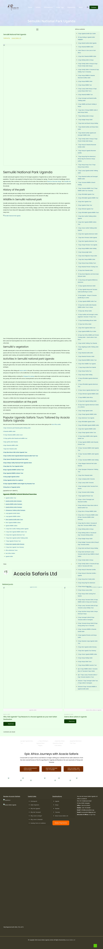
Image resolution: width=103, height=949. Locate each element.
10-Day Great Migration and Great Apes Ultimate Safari (88, 275)
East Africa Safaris (10, 553)
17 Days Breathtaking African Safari (87, 320)
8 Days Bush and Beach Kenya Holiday (88, 548)
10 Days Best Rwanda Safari (85, 270)
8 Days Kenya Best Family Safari (86, 579)
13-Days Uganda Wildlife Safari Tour (87, 301)
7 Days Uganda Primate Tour (13, 541)
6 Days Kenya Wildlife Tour (85, 85)
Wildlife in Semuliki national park (22, 199)
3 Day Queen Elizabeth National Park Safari (15, 459)
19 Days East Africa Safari (84, 324)
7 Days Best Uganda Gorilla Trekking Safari (17, 538)
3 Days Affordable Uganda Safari (86, 421)
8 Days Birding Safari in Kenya (85, 529)
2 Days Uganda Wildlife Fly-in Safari (87, 331)
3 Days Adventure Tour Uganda (86, 418)
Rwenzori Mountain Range (54, 181)
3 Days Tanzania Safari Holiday (86, 492)
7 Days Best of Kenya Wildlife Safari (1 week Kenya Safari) (88, 111)
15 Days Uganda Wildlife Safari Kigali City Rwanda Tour (19, 483)
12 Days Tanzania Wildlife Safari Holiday (88, 460)
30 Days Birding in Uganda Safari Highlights (86, 38)
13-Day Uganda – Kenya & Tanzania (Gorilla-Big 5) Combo (87, 296)
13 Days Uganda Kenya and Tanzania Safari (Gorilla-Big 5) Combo (87, 290)
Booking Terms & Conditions (38, 823)
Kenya (56, 805)
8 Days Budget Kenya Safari (85, 538)
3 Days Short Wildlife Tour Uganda (87, 363)
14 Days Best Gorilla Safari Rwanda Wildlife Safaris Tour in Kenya (87, 306)
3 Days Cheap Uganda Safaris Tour (87, 432)
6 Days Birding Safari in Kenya (85, 60)
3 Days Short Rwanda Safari (85, 475)
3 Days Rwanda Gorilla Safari (85, 353)
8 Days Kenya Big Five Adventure (86, 583)
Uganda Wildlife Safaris (11, 525)
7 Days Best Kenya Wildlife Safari (86, 259)
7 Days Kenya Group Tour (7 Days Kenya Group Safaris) (87, 166)
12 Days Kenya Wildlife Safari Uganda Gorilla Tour (87, 437)
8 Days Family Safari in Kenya (85, 560)
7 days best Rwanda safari (10, 449)
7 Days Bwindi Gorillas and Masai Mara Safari (88, 128)
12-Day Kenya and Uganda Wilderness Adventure (88, 281)
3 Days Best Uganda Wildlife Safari (87, 429)
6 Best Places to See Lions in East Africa (87, 51)
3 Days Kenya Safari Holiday (85, 374)
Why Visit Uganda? (35, 808)
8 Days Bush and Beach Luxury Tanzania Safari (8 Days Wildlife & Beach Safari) (88, 554)
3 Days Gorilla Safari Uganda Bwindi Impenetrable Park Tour (20, 456)
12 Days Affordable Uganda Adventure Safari (88, 379)
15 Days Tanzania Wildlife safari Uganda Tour (88, 455)
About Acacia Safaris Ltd (61, 816)
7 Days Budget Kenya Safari (85, 119)
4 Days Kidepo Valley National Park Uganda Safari (17, 462)
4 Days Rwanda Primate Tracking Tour (88, 266)
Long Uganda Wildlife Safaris (13, 516)
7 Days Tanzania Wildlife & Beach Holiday (86, 183)
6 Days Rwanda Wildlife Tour (85, 94)
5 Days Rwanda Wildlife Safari (85, 46)
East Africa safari (56, 424)
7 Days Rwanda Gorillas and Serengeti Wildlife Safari (88, 178)
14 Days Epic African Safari (85, 311)
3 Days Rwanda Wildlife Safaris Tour (87, 360)
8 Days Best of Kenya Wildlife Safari (87, 511)
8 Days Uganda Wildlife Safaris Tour (13, 469)
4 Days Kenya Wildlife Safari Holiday (87, 248)
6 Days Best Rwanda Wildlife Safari (87, 56)
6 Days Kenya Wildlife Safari (85, 81)
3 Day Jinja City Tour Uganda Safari (13, 466)
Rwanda (57, 808)
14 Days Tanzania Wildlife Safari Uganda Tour (88, 449)
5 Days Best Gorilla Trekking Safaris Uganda (17, 528)
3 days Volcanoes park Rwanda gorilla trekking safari (16, 428)
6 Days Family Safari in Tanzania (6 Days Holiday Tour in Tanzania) (88, 71)
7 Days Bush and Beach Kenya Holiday (88, 123)
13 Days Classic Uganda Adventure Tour (88, 390)
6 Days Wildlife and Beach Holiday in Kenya (87, 105)
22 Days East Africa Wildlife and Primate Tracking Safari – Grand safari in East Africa (88, 337)
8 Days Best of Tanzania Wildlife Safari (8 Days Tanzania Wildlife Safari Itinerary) (88, 517)
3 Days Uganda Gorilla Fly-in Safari (87, 33)
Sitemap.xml (34, 801)
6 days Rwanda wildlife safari (10, 445)
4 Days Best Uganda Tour (84, 201)
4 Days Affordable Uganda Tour (86, 194)
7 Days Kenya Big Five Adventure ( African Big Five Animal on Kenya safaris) (87, 159)
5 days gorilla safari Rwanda (10, 442)
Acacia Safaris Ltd (16, 38)
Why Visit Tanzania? (36, 812)
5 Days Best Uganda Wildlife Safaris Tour (16, 532)
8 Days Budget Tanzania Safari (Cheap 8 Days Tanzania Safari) (88, 543)
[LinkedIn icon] (52, 943)
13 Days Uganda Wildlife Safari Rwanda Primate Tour (88, 443)
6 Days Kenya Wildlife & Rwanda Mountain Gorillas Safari (86, 76)
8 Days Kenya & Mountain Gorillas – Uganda (87, 574)
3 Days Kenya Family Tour (84, 371)
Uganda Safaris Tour (11, 498)
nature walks (23, 370)
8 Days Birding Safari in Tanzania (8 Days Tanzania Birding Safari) (87, 534)
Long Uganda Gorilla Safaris (13, 513)
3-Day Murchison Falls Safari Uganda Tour (15, 452)
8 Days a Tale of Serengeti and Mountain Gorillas (86, 500)
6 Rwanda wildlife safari (9, 431)
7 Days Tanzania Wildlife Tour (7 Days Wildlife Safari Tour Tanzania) (87, 189)
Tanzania (57, 812)
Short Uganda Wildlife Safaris (13, 522)
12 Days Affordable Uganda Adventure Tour (88, 385)
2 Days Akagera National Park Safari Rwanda (87, 464)
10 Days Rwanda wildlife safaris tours (13, 435)
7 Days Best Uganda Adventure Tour (87, 241)
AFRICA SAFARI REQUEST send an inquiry (30, 768)
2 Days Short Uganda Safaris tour (86, 327)
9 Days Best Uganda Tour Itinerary (15, 547)
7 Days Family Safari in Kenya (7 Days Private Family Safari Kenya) (87, 140)
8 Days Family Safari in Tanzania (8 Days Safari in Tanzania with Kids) (88, 565)
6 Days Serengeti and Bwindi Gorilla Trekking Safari (87, 99)
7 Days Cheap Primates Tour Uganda (87, 245)
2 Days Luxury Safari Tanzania (86, 482)
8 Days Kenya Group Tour (84, 586)
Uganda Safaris (25, 417)
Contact (93, 7)
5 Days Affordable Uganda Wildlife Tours (88, 212)
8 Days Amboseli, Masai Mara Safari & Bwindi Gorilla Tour (88, 506)
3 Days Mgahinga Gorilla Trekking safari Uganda (88, 348)
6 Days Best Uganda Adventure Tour (15, 535)
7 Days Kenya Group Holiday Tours (87, 263)
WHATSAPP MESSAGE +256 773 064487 (51, 768)
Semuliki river (67, 181)
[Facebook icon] (49, 943)
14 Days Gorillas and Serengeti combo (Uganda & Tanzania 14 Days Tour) (88, 316)
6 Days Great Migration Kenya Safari (87, 255)
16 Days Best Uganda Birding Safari (87, 401)
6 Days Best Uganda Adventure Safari (88, 234)
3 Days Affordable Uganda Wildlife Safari (88, 425)
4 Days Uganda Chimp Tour (85, 205)
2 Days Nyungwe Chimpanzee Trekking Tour (88, 470)
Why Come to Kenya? (36, 816)
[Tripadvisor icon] (55, 943)
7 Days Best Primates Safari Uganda (87, 237)
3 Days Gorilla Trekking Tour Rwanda (87, 343)
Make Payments (35, 805)
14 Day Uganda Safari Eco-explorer (13, 480)
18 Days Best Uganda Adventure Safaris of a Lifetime (88, 406)
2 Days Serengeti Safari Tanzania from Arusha (88, 487)
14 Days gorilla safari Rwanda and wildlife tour (15, 438)
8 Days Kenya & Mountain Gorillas (87, 569)
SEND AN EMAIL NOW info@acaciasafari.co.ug (74, 768)
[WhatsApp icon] (47, 943)
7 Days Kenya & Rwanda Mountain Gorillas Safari (87, 146)
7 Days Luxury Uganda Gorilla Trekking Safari (88, 172)
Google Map (92, 814)
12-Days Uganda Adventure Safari (86, 286)
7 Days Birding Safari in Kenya (85, 116)
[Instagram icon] (54, 943)
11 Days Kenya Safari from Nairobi (87, 367)
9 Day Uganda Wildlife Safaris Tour (13, 473)
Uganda (57, 801)
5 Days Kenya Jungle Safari (85, 252)
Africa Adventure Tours (12, 550)
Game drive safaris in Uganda (75, 717)
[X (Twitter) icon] (50, 943)
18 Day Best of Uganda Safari (11, 487)
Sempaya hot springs (28, 376)
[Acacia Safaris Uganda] (13, 7)
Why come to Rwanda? (37, 819)
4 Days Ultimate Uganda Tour (85, 209)
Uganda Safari (9, 556)
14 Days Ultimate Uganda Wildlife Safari (88, 394)
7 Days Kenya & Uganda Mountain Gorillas (87, 152)
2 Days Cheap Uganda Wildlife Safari (87, 414)
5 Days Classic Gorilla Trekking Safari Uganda (87, 229)
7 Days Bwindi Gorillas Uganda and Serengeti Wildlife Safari (87, 134)
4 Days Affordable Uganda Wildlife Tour (88, 198)
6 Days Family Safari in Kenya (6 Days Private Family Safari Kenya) (87, 65)
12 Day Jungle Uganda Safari (11, 476)
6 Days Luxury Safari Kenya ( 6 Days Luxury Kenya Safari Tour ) (87, 90)
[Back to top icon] (95, 945)
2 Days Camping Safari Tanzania (86, 479)
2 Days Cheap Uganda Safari (85, 410)
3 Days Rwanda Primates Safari (86, 356)
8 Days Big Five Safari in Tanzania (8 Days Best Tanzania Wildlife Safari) (87, 524)
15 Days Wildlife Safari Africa (85, 397)
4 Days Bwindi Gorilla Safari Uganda (87, 43)
